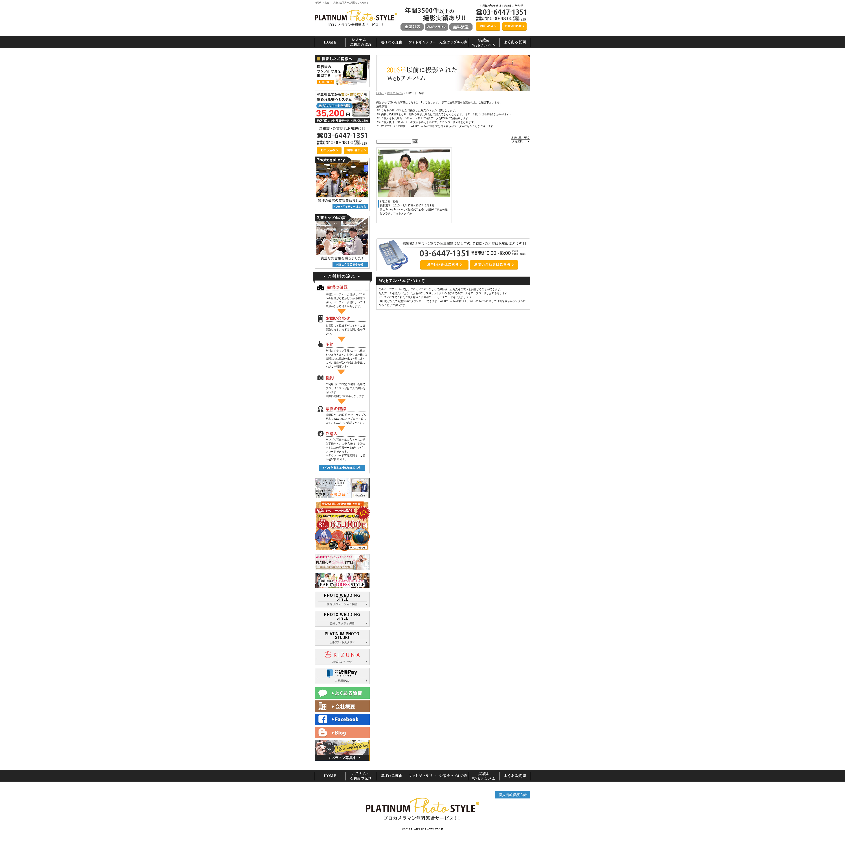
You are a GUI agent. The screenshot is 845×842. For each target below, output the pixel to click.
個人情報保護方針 (513, 795)
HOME (380, 93)
